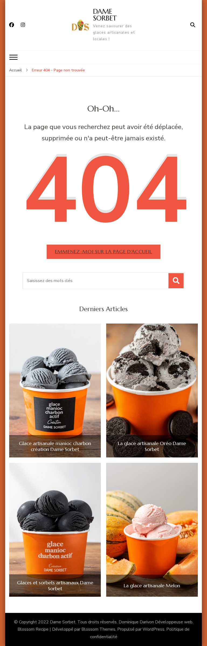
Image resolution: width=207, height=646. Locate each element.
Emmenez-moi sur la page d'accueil (103, 251)
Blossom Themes (98, 629)
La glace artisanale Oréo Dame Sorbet (152, 446)
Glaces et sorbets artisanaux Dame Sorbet (55, 585)
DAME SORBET (105, 14)
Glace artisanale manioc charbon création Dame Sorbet (55, 446)
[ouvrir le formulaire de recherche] (193, 25)
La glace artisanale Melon (152, 586)
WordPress (153, 629)
